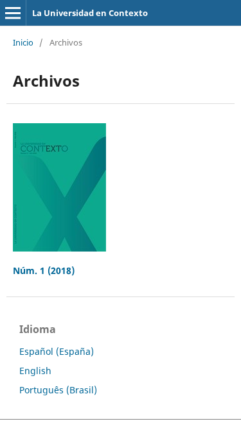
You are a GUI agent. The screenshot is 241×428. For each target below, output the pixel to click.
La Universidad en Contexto (90, 13)
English (35, 370)
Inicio (23, 42)
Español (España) (56, 351)
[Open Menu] (13, 13)
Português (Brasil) (58, 390)
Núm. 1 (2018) (44, 270)
